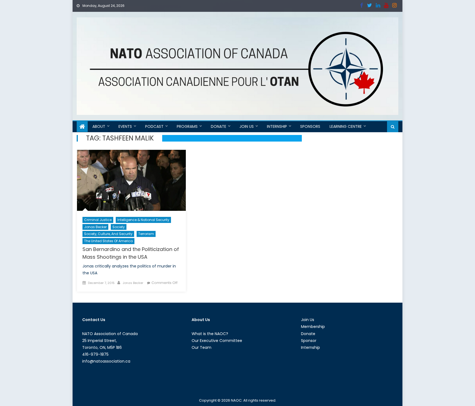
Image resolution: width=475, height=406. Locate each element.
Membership (313, 326)
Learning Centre (346, 126)
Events (125, 126)
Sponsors (310, 126)
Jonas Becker (95, 227)
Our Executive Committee (217, 340)
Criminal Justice (98, 219)
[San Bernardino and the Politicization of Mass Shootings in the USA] (131, 180)
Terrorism (146, 233)
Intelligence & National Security (143, 219)
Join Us (246, 126)
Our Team (201, 347)
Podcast (154, 126)
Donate (218, 126)
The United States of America (108, 241)
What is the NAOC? (210, 333)
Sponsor (308, 340)
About (98, 126)
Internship (277, 126)
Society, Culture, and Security (108, 233)
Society (118, 227)
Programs (187, 126)
